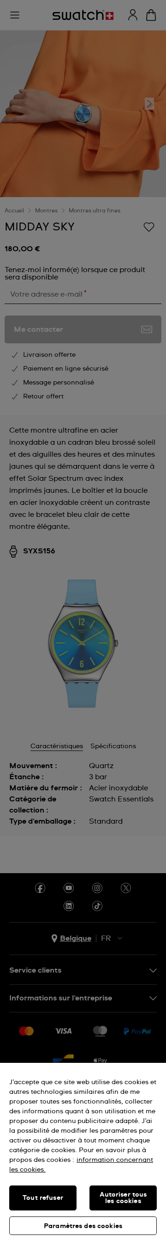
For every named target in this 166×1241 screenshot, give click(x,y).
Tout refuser (43, 1198)
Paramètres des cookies (83, 1226)
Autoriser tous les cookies (123, 1197)
